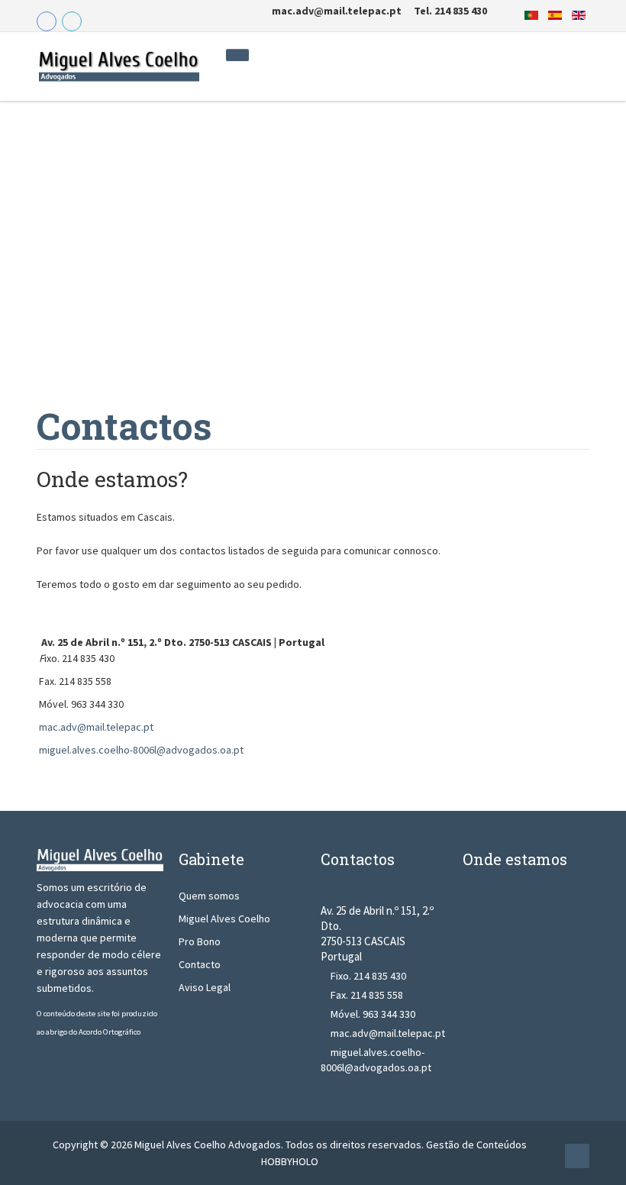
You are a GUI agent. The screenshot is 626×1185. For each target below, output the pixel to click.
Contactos (124, 426)
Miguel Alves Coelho (224, 918)
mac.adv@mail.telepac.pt (96, 727)
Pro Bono (200, 941)
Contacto (200, 964)
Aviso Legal (205, 987)
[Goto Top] (577, 1156)
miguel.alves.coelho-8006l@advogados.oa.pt (141, 750)
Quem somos (209, 895)
